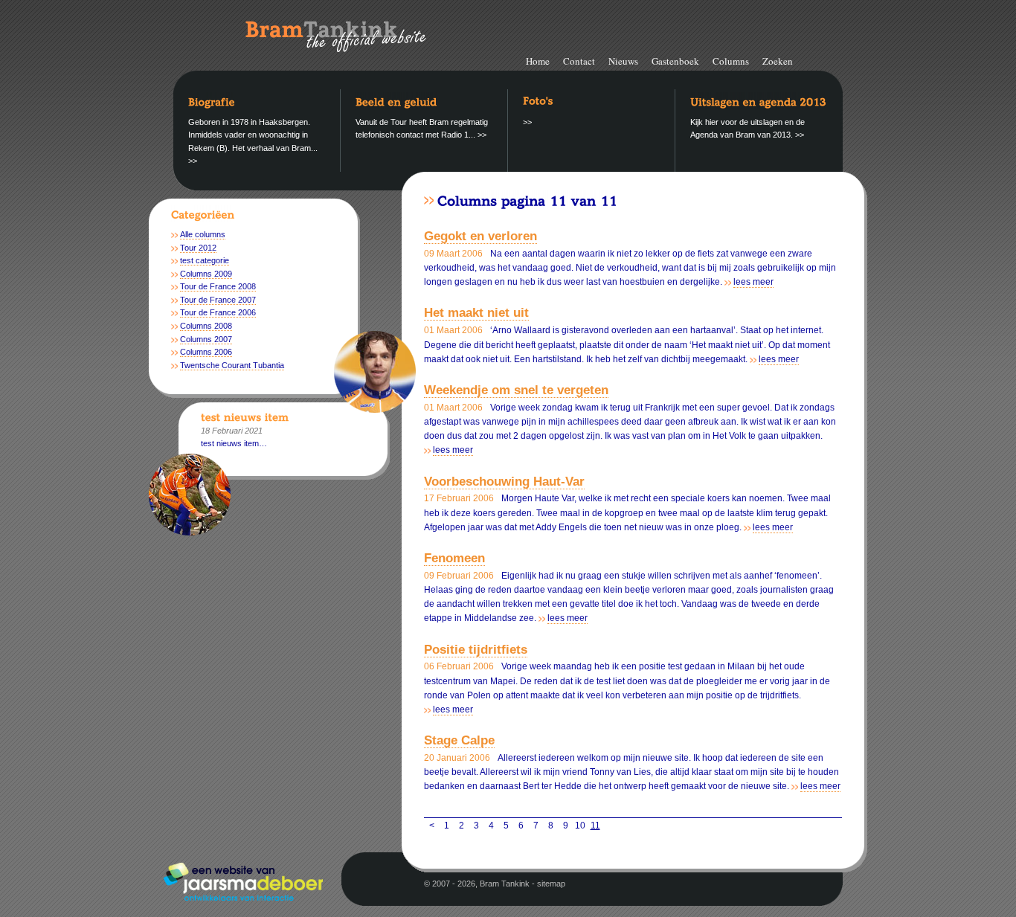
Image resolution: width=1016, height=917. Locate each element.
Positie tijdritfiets (475, 650)
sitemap (551, 883)
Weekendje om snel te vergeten (516, 390)
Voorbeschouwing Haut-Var (504, 481)
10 (580, 825)
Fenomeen (454, 558)
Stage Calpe (459, 740)
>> (192, 160)
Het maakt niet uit (476, 313)
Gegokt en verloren (480, 236)
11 (595, 825)
